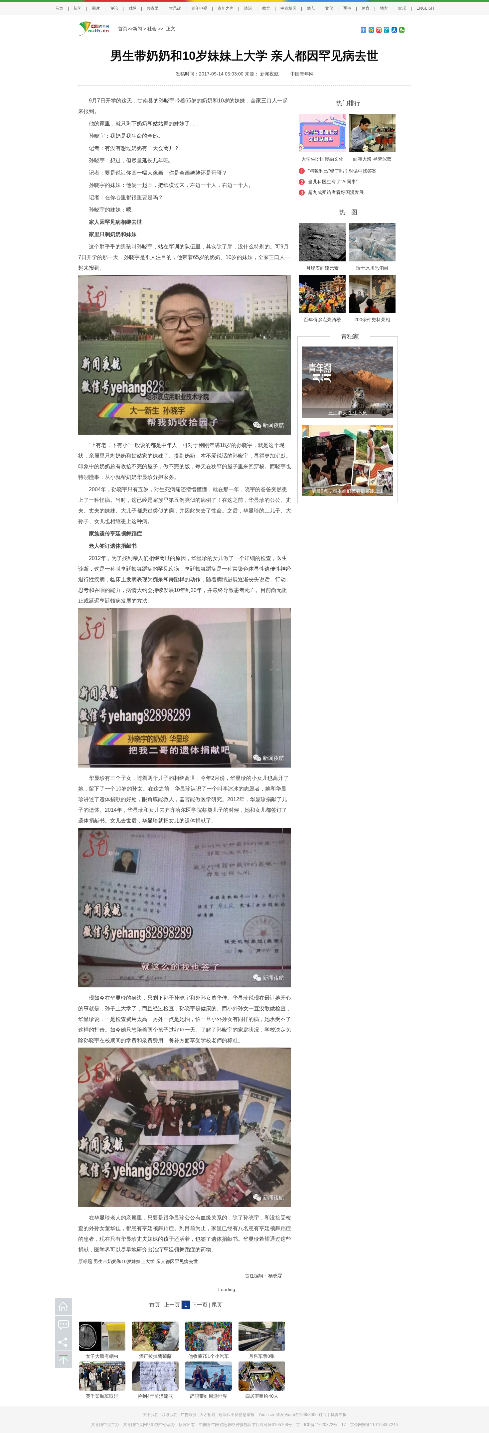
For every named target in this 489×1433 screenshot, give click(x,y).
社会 (152, 28)
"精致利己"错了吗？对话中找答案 (342, 171)
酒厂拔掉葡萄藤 (155, 1356)
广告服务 (189, 1414)
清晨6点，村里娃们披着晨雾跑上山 (347, 491)
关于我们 (151, 1414)
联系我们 (170, 1414)
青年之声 (226, 8)
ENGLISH (425, 8)
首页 (59, 8)
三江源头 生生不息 (347, 412)
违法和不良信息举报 (236, 1414)
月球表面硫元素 (322, 268)
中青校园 (288, 8)
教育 (266, 8)
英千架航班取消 (102, 1396)
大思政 (175, 8)
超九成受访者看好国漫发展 (336, 192)
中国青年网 (302, 73)
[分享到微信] (402, 30)
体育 (366, 8)
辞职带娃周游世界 (208, 1396)
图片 (96, 8)
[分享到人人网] (394, 30)
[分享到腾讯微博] (387, 30)
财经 (132, 8)
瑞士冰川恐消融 (372, 268)
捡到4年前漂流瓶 (155, 1396)
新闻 (78, 8)
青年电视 (199, 8)
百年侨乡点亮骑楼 (322, 319)
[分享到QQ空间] (371, 30)
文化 (329, 8)
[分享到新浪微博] (379, 30)
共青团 (153, 8)
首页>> (125, 28)
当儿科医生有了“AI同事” (333, 181)
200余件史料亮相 (372, 319)
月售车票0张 (262, 1356)
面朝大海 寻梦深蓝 (372, 159)
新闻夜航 (269, 73)
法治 (248, 8)
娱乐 (402, 8)
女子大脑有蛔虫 (102, 1356)
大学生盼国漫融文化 (322, 159)
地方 (384, 8)
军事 (347, 8)
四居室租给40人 (261, 1396)
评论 (114, 8)
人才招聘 (208, 1414)
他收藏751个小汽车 (208, 1356)
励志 (311, 8)
